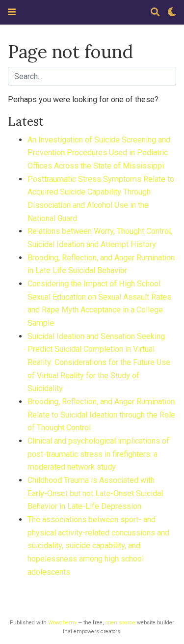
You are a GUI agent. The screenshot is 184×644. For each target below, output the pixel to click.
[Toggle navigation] (12, 12)
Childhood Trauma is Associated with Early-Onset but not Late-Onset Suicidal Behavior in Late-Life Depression (95, 493)
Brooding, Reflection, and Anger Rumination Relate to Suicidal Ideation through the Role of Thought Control (101, 414)
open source (120, 622)
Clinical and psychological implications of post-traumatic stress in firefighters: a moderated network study (98, 454)
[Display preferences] (171, 12)
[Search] (155, 12)
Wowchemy (62, 622)
